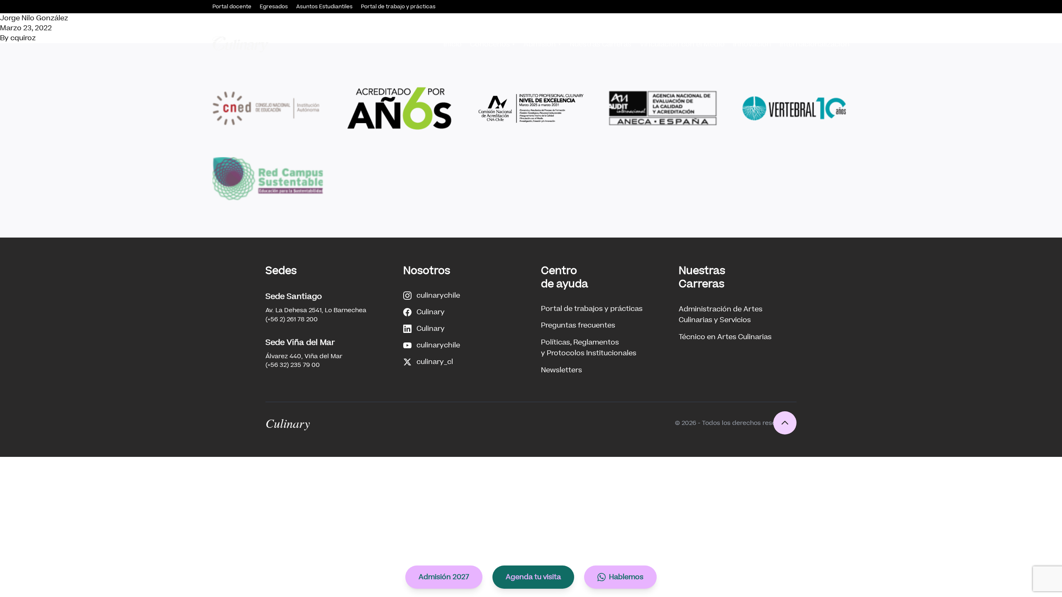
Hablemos (626, 577)
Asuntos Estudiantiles (324, 6)
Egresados (274, 6)
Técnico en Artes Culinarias (725, 336)
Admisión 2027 (444, 577)
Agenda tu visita (533, 577)
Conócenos (490, 44)
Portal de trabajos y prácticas (592, 308)
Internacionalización (814, 44)
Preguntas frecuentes (578, 325)
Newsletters (561, 370)
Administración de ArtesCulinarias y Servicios (720, 314)
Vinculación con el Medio (682, 44)
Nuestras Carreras (600, 44)
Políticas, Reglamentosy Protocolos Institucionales (588, 347)
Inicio (452, 44)
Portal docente (231, 6)
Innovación (752, 44)
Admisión (540, 44)
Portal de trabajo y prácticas (398, 6)
